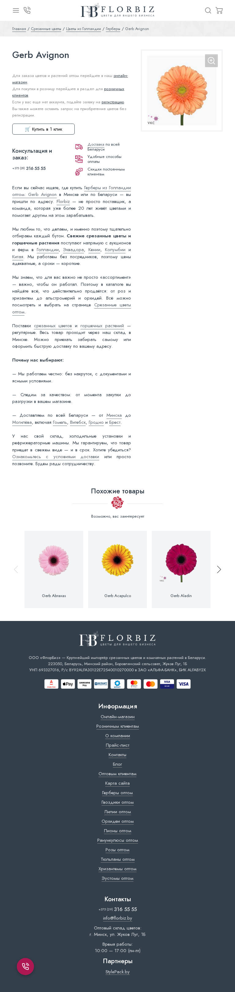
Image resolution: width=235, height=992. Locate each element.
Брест (115, 422)
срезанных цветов (53, 325)
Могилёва (22, 422)
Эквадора (73, 249)
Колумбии (115, 249)
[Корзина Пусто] (219, 10)
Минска (114, 415)
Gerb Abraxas (54, 595)
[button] (216, 569)
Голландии (48, 249)
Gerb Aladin (181, 595)
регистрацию (113, 102)
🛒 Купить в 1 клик (43, 129)
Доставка (96, 144)
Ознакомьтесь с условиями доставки (55, 456)
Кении (94, 249)
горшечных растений (102, 325)
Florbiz (63, 201)
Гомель (60, 422)
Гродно (96, 422)
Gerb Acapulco (117, 595)
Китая (17, 256)
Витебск (78, 422)
